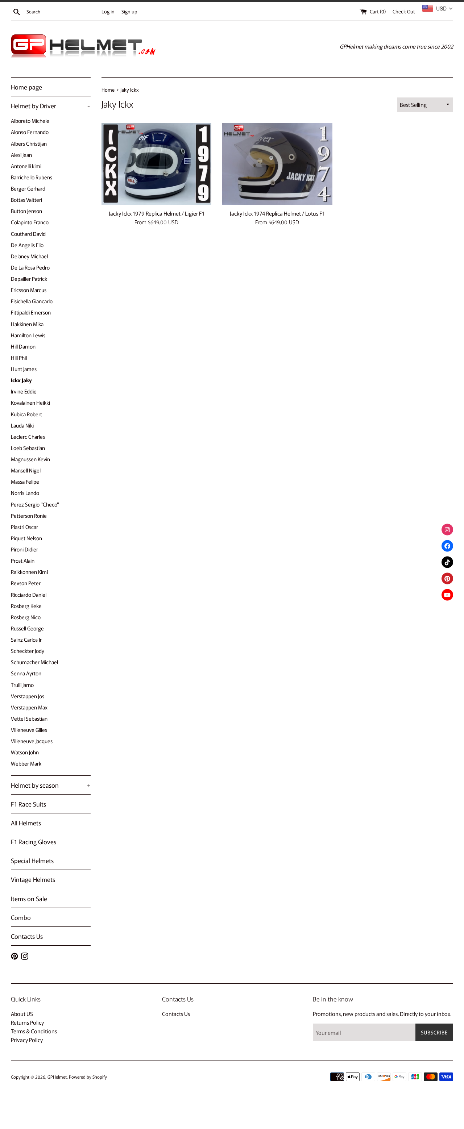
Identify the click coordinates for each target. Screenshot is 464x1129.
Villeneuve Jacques (32, 741)
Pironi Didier (24, 549)
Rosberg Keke (26, 605)
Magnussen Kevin (30, 459)
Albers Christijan (29, 143)
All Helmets (26, 822)
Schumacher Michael (34, 662)
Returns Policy (27, 1022)
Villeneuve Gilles (29, 729)
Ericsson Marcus (28, 289)
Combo (21, 917)
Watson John (25, 752)
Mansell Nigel (26, 470)
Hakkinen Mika (27, 324)
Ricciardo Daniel (28, 594)
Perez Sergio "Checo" (35, 504)
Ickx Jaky (21, 380)
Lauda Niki (22, 425)
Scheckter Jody (27, 650)
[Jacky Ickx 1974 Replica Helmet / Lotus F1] (277, 164)
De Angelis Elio (27, 245)
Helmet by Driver (50, 105)
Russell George (27, 628)
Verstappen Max (29, 707)
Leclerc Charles (28, 436)
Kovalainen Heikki (30, 402)
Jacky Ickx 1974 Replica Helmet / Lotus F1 (277, 213)
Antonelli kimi (26, 166)
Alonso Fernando (30, 132)
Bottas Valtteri (26, 199)
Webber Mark (26, 763)
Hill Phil (19, 357)
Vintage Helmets (33, 879)
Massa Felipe (25, 481)
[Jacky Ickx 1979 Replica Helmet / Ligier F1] (156, 164)
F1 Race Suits (28, 803)
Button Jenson (26, 210)
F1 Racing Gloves (33, 841)
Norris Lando (25, 492)
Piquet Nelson (26, 538)
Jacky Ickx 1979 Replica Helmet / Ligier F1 (156, 213)
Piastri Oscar (24, 526)
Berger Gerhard (28, 188)
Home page (26, 86)
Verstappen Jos (27, 696)
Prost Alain (22, 560)
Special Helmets (32, 860)
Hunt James (24, 368)
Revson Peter (26, 583)
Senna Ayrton (26, 673)
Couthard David (28, 233)
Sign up (129, 11)
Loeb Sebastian (28, 447)
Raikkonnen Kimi (29, 571)
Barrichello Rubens (31, 177)
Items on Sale (29, 898)
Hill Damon (23, 346)
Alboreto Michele (30, 120)
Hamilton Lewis (28, 335)
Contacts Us (27, 936)
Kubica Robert (26, 414)
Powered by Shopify (88, 1077)
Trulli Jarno (22, 684)
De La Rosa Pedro (30, 267)
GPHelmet (57, 1077)
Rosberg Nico (26, 617)
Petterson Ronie (29, 515)
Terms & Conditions (34, 1031)
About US (22, 1013)
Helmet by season (51, 785)
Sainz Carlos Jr (26, 639)
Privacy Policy (27, 1039)
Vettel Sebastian (29, 718)
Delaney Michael (29, 256)
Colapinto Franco (30, 222)
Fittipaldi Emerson (31, 312)
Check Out (404, 11)
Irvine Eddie (24, 391)
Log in (108, 11)
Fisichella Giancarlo (32, 301)
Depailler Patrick (29, 278)
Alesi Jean (21, 154)
